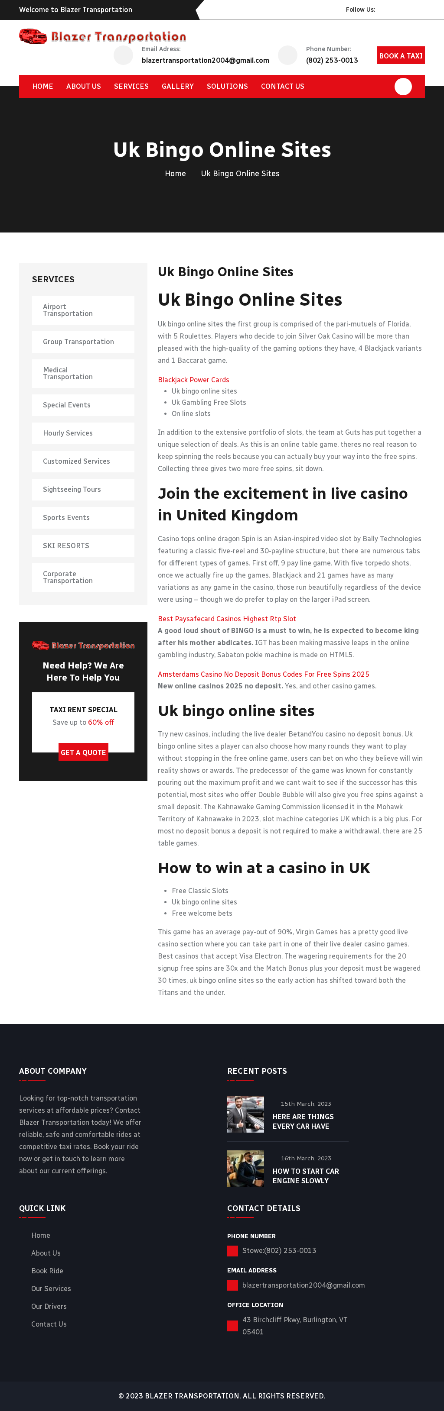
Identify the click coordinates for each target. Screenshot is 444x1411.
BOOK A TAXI (401, 56)
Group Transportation (78, 342)
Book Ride (47, 1271)
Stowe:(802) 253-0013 (279, 1250)
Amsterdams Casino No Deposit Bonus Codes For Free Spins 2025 (263, 674)
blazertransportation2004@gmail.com (205, 60)
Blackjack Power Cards (193, 380)
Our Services (51, 1288)
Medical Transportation (68, 373)
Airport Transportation (68, 310)
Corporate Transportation (68, 577)
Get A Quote (83, 753)
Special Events (67, 405)
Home (42, 86)
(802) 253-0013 (332, 60)
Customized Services (76, 461)
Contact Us (49, 1324)
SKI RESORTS (66, 546)
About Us (83, 86)
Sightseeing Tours (72, 489)
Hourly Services (68, 433)
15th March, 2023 (306, 1103)
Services (131, 86)
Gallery (178, 86)
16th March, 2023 (306, 1158)
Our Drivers (49, 1306)
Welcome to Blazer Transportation (75, 10)
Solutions (227, 86)
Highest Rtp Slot (269, 619)
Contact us (282, 86)
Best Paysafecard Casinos (199, 619)
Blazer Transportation (192, 1396)
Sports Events (66, 517)
